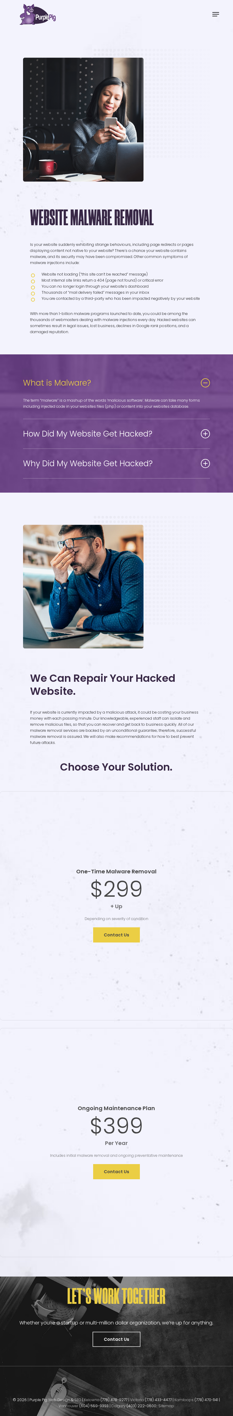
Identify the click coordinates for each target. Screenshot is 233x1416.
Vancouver (68, 1405)
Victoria (137, 1399)
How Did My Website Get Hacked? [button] (87, 433)
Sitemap (166, 1405)
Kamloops (184, 1399)
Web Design (59, 1399)
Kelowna (92, 1399)
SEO (78, 1399)
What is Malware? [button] (57, 382)
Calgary (119, 1405)
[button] (215, 14)
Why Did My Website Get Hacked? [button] (88, 463)
